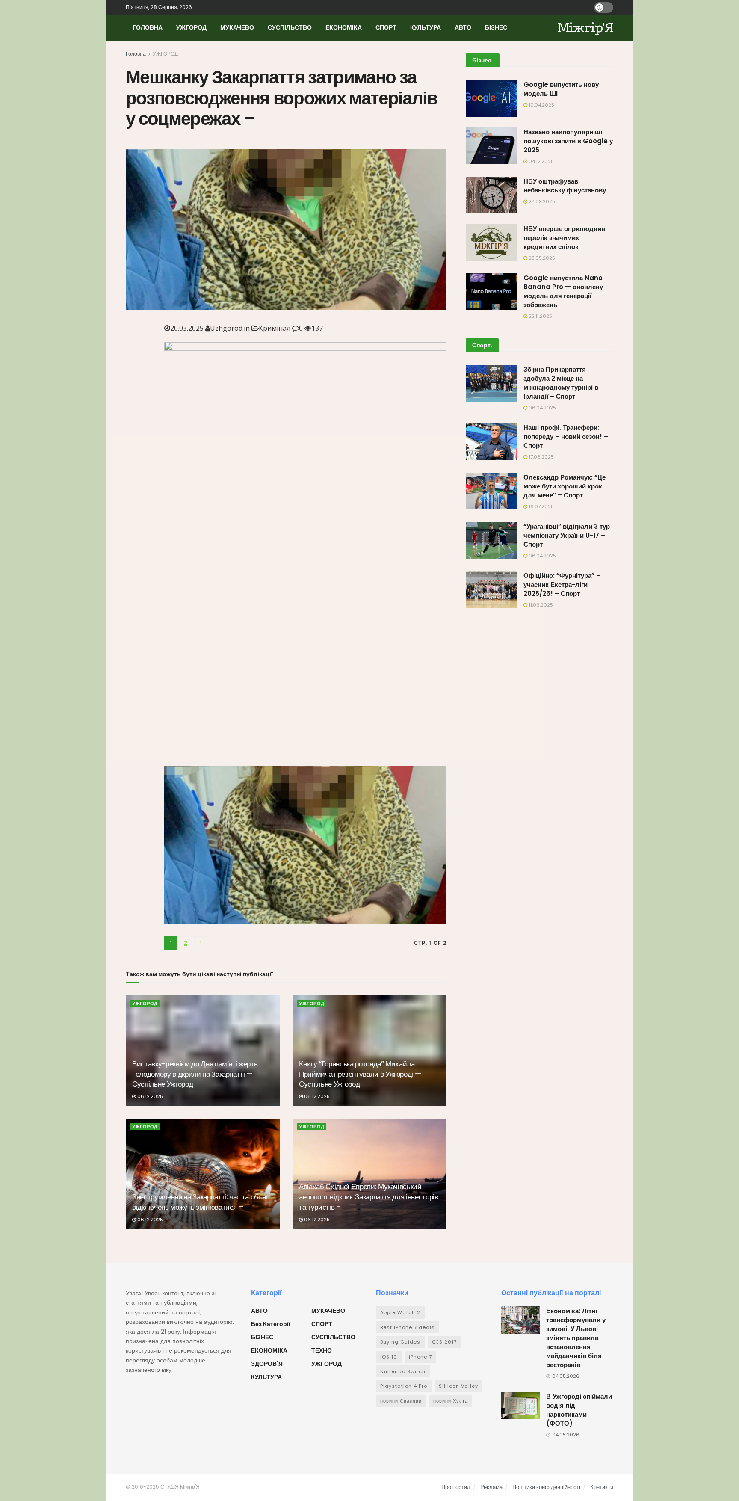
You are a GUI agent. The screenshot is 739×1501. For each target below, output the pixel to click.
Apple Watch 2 (400, 1312)
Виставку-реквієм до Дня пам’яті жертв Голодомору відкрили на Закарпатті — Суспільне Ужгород (194, 1074)
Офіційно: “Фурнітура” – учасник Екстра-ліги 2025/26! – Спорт (561, 584)
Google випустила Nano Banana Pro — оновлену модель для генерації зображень (563, 291)
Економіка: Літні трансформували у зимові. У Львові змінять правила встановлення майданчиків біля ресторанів (576, 1337)
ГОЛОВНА (148, 27)
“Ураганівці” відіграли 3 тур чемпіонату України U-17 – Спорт (566, 535)
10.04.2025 (540, 104)
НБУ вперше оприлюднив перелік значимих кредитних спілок (564, 237)
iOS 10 (388, 1356)
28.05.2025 (541, 258)
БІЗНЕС (496, 27)
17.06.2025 (540, 456)
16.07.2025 (540, 506)
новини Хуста (450, 1400)
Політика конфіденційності (546, 1487)
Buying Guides (400, 1341)
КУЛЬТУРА (425, 27)
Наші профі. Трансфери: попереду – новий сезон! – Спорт (565, 436)
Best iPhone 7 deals (407, 1327)
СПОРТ (385, 27)
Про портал (455, 1487)
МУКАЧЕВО (237, 27)
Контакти (601, 1487)
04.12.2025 (540, 161)
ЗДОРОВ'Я (267, 1363)
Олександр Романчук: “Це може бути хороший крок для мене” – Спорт (564, 486)
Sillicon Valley (458, 1386)
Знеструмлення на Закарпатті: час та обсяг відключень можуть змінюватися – (200, 1202)
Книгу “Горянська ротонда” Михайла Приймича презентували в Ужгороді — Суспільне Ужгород (360, 1074)
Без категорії (270, 1324)
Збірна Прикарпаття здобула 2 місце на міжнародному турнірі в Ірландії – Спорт (560, 383)
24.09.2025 (541, 201)
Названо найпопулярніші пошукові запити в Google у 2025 (568, 140)
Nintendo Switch (403, 1371)
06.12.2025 (149, 1096)
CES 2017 (444, 1341)
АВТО (463, 27)
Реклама (491, 1487)
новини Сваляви (401, 1400)
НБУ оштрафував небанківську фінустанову (564, 186)
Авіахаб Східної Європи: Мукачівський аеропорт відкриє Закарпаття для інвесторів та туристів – (368, 1196)
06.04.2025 (541, 407)
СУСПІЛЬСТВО (290, 27)
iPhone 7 (420, 1356)
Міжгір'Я (585, 27)
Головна (136, 53)
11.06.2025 (540, 604)
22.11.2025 (539, 316)
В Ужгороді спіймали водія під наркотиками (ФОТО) (579, 1410)
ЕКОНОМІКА (343, 27)
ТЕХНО (321, 1350)
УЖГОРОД (191, 27)
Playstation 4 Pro (403, 1386)
